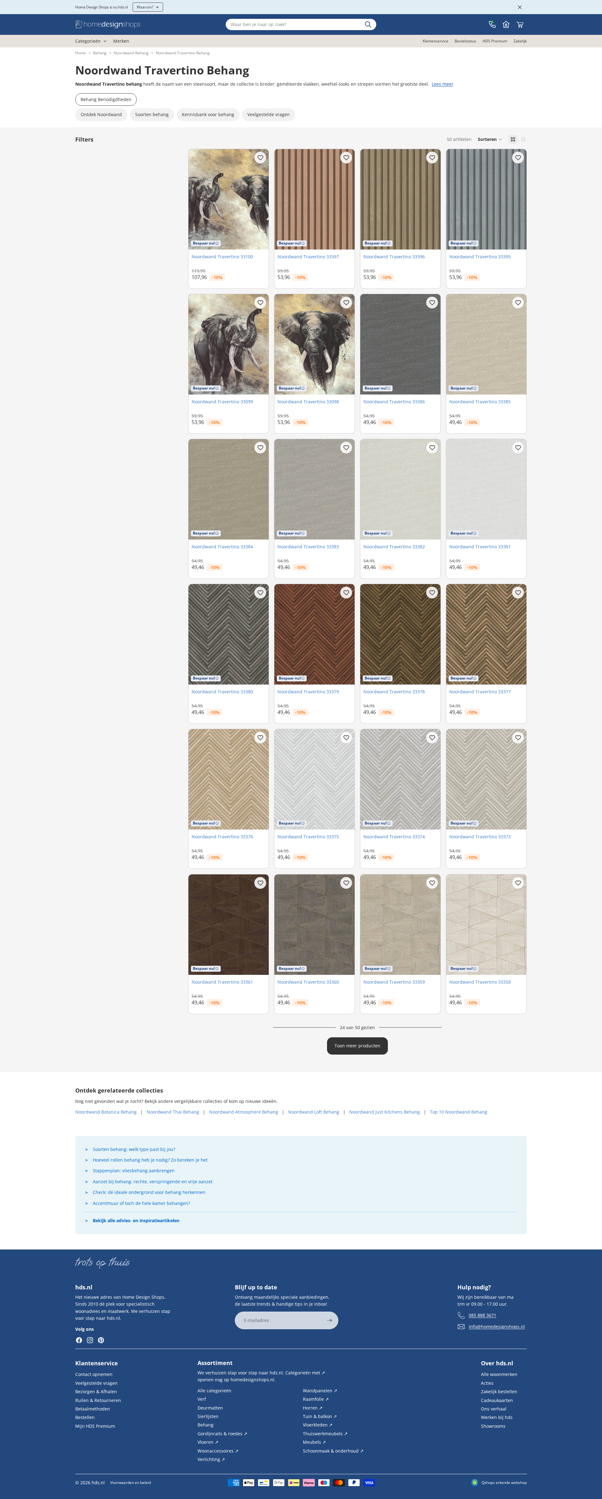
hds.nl (98, 1483)
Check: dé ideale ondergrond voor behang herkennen (149, 1192)
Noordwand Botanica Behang (106, 1112)
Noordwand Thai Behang (173, 1112)
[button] (490, 139)
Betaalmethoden (92, 1409)
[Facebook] (79, 1340)
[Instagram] (90, 1340)
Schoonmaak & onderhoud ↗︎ (333, 1450)
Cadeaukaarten (497, 1400)
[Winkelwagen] (520, 24)
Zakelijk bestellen (499, 1391)
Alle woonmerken (499, 1374)
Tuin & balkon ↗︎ (320, 1416)
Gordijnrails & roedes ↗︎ (222, 1433)
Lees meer (442, 84)
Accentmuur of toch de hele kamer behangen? (141, 1203)
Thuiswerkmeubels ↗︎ (325, 1433)
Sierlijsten (208, 1416)
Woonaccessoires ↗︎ (218, 1450)
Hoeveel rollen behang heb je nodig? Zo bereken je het (150, 1160)
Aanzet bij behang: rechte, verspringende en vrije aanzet (153, 1182)
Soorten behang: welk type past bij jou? (134, 1149)
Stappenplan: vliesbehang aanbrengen (134, 1171)
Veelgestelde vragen (268, 114)
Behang (100, 53)
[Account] (506, 24)
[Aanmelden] (329, 1320)
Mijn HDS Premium (95, 1426)
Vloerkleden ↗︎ (318, 1425)
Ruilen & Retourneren (98, 1400)
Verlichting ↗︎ (211, 1459)
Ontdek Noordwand (101, 114)
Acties (487, 1383)
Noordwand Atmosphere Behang (243, 1112)
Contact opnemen (94, 1374)
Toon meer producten (357, 1046)
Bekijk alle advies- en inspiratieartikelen (136, 1220)
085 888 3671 (482, 1315)
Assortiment (215, 1363)
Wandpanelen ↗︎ (320, 1390)
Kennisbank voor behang (208, 114)
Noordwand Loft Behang (313, 1112)
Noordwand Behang (131, 53)
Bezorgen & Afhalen (96, 1391)
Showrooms (493, 1426)
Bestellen (85, 1417)
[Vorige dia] (197, 779)
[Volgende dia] (259, 779)
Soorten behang (152, 114)
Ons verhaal (493, 1409)
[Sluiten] (520, 7)
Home (80, 53)
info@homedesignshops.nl (497, 1326)
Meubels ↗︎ (314, 1442)
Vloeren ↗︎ (208, 1442)
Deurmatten (210, 1407)
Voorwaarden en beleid (130, 1482)
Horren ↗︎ (313, 1407)
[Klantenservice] (492, 24)
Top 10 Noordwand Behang (458, 1112)
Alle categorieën (214, 1390)
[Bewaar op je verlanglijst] (260, 158)
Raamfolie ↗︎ (316, 1399)
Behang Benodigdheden (106, 99)
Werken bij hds (497, 1417)
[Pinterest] (101, 1340)
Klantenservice (96, 1363)
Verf (202, 1399)
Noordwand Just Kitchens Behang (384, 1112)
